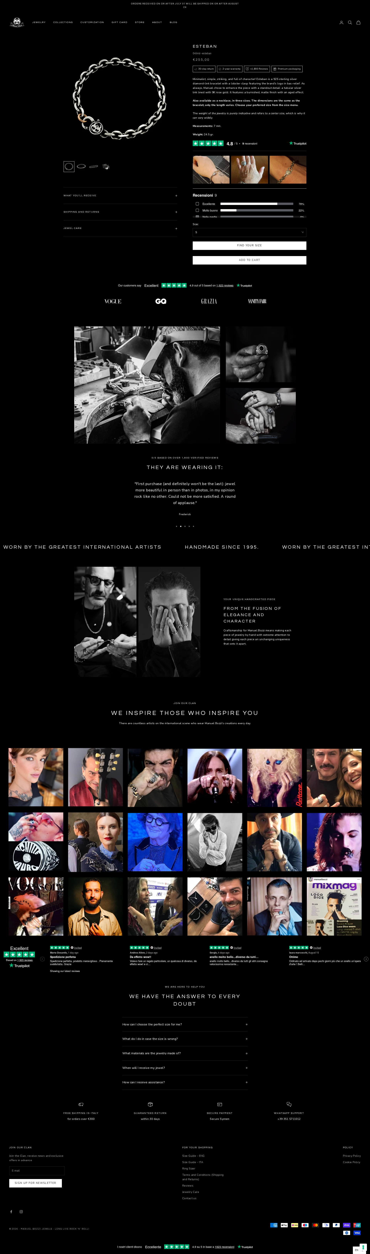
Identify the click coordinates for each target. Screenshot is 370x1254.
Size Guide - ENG (193, 1156)
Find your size (249, 245)
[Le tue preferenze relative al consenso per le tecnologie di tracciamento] (363, 1247)
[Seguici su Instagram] (21, 1212)
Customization (92, 22)
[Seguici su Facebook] (11, 1212)
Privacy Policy (352, 1156)
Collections (63, 22)
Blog (173, 22)
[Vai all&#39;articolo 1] (69, 166)
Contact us (189, 1198)
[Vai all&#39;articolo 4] (106, 166)
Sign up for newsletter (35, 1183)
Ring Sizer (188, 1168)
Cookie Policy (351, 1162)
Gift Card (119, 22)
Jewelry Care (190, 1192)
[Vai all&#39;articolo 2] (81, 166)
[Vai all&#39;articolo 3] (93, 166)
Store (140, 22)
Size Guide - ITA (192, 1162)
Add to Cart (249, 260)
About (157, 22)
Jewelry (39, 22)
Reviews (187, 1185)
